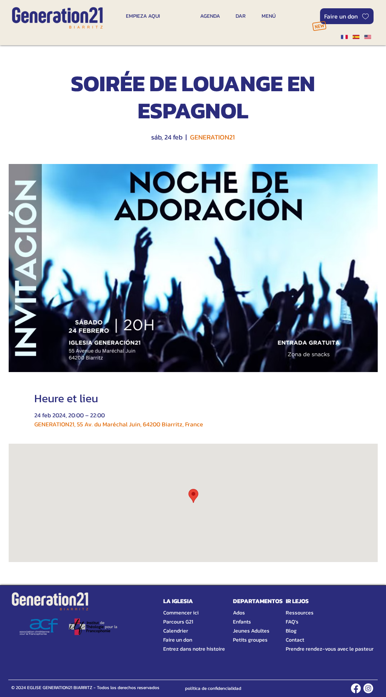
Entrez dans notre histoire (185, 649)
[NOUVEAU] (319, 25)
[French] (344, 37)
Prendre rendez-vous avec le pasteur (321, 649)
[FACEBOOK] (356, 688)
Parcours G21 (178, 622)
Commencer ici (181, 613)
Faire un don (177, 640)
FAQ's (292, 622)
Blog (291, 631)
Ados (239, 613)
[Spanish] (355, 37)
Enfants (242, 622)
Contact (295, 640)
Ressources (300, 613)
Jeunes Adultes (251, 631)
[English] (368, 37)
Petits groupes (250, 640)
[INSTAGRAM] (368, 688)
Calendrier (175, 631)
